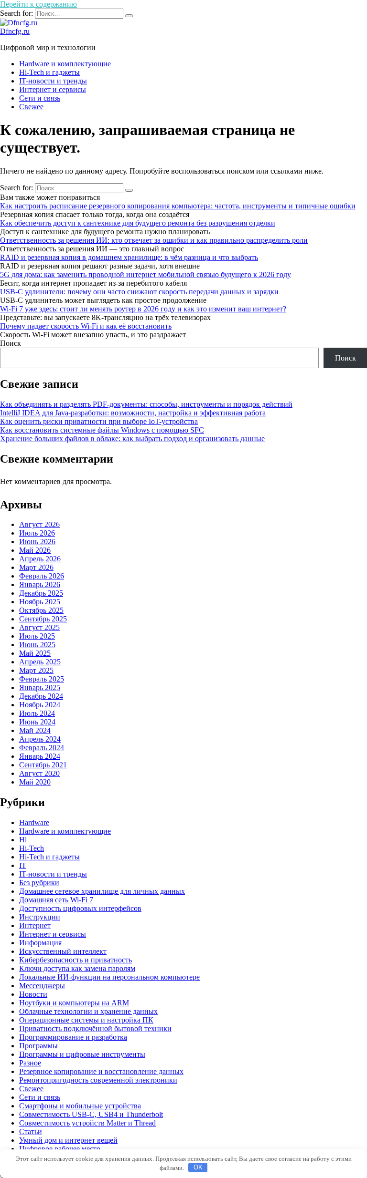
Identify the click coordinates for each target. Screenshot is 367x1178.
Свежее (31, 107)
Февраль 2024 (41, 748)
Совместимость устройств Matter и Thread (87, 1123)
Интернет (35, 925)
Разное (30, 1063)
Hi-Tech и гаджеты (49, 72)
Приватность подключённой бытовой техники (95, 1028)
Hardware (34, 822)
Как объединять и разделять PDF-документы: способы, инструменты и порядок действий (146, 404)
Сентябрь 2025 (43, 619)
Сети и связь (39, 98)
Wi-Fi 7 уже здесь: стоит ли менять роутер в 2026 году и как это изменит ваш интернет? (143, 309)
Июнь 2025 (37, 645)
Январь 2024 (39, 756)
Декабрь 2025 (41, 593)
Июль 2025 (37, 636)
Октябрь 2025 (41, 610)
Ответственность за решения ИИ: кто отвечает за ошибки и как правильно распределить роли (154, 240)
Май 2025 (35, 653)
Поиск (10, 343)
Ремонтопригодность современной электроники (98, 1080)
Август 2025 (39, 627)
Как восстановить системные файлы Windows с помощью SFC (102, 430)
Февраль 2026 (41, 576)
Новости (33, 994)
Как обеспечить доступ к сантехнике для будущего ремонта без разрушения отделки (137, 223)
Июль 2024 (37, 713)
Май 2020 (35, 782)
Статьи (30, 1131)
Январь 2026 (39, 584)
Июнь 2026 (37, 541)
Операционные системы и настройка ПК (86, 1020)
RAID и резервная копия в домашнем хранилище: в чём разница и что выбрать (129, 257)
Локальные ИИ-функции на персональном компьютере (109, 977)
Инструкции (39, 917)
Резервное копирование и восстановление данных (101, 1071)
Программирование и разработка (73, 1037)
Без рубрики (39, 882)
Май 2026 (35, 550)
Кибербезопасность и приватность (75, 960)
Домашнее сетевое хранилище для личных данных (102, 891)
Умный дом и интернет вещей (68, 1140)
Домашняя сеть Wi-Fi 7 (56, 900)
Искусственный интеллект (63, 951)
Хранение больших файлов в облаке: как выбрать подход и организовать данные (132, 438)
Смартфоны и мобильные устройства (80, 1106)
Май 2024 (35, 730)
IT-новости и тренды (53, 81)
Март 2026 (36, 567)
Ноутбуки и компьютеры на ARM (74, 1003)
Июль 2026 (37, 533)
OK (198, 1167)
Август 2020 (39, 773)
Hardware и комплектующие (65, 64)
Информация (40, 943)
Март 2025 (36, 670)
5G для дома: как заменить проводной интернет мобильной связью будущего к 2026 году (145, 274)
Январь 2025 (39, 687)
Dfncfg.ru (15, 31)
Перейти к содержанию (38, 4)
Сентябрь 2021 (43, 765)
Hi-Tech (31, 848)
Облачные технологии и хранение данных (88, 1011)
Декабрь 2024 (41, 696)
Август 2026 (39, 524)
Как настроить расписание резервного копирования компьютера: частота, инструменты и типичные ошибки (178, 206)
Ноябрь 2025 (39, 602)
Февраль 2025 (41, 679)
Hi (23, 840)
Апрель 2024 (40, 739)
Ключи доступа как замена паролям (77, 968)
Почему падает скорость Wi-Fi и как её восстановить (86, 326)
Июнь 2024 (37, 722)
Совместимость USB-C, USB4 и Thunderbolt (91, 1114)
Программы (38, 1046)
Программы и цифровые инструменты (82, 1054)
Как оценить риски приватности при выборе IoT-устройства (99, 421)
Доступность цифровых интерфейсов (80, 908)
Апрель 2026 (40, 559)
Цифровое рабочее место (59, 1149)
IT (22, 865)
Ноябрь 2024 (39, 705)
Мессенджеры (42, 986)
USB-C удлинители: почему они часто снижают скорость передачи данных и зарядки (139, 292)
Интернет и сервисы (52, 89)
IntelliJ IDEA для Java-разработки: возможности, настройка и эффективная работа (133, 413)
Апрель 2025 (40, 662)
